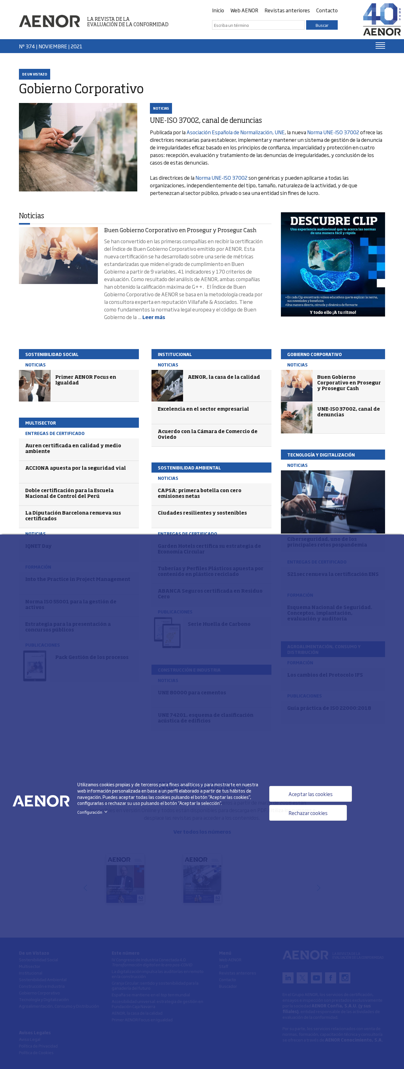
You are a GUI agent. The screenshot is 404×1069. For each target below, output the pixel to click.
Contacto (327, 10)
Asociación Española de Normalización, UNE (236, 132)
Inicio (218, 10)
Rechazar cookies (308, 813)
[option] (333, 264)
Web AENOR (244, 10)
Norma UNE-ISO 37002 (333, 132)
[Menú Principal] (380, 45)
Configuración (93, 812)
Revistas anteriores (287, 10)
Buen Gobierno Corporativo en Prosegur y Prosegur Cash (180, 230)
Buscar (322, 25)
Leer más (153, 317)
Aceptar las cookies (310, 794)
